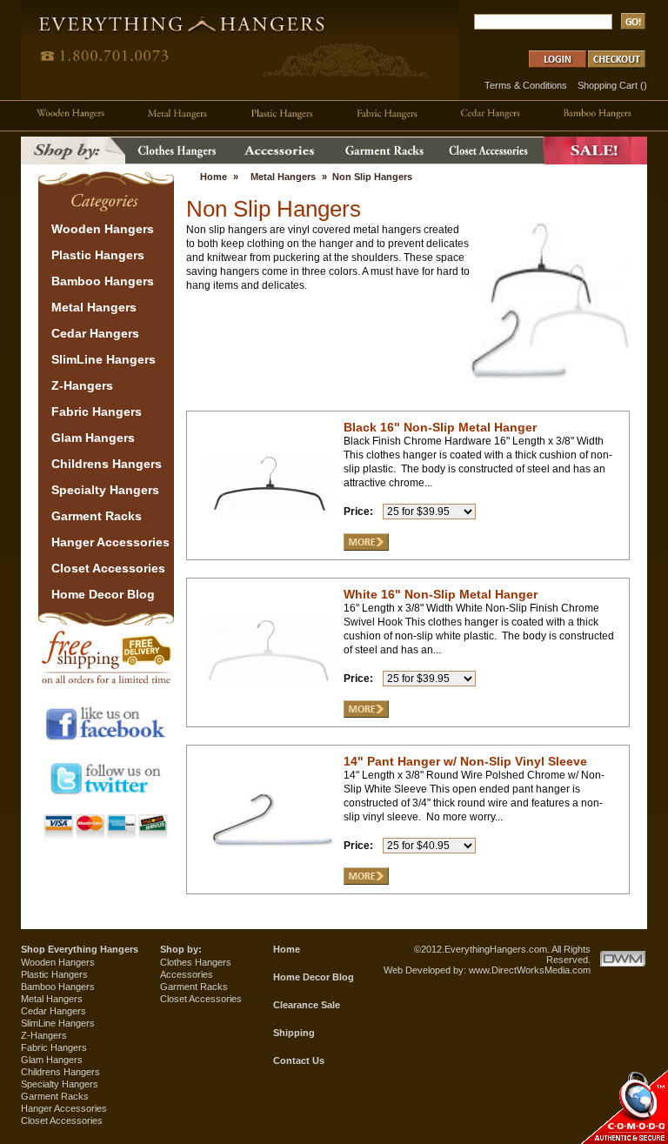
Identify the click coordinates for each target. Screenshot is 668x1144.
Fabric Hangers (54, 1047)
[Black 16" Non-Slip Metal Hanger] (269, 547)
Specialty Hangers (59, 1084)
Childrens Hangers (60, 1072)
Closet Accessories (62, 1120)
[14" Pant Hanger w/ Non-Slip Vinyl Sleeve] (269, 881)
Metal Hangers (283, 176)
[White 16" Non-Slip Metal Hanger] (269, 714)
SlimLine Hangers (58, 1023)
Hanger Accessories (64, 1108)
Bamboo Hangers (58, 986)
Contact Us (298, 1060)
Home (213, 176)
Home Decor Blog (313, 977)
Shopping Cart (608, 85)
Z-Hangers (44, 1035)
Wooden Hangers (58, 962)
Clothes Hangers (195, 962)
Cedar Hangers (53, 1011)
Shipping (294, 1032)
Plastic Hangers (54, 974)
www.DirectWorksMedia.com (530, 970)
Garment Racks (55, 1096)
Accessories (186, 974)
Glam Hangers (52, 1059)
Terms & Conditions (525, 85)
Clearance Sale (306, 1005)
